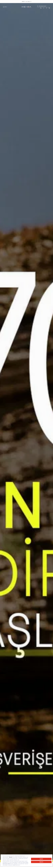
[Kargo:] (41, 8)
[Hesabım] (46, 8)
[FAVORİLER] (43, 8)
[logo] (26, 7)
